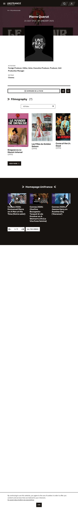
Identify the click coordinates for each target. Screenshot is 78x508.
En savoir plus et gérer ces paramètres (21, 500)
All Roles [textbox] (26, 106)
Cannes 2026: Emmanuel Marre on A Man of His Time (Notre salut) (16, 210)
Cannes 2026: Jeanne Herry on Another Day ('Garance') (59, 210)
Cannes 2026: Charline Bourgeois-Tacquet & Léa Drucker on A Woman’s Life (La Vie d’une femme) (38, 214)
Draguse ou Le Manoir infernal (15, 151)
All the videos (32, 229)
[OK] (39, 505)
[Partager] (63, 91)
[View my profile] (71, 4)
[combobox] (38, 106)
